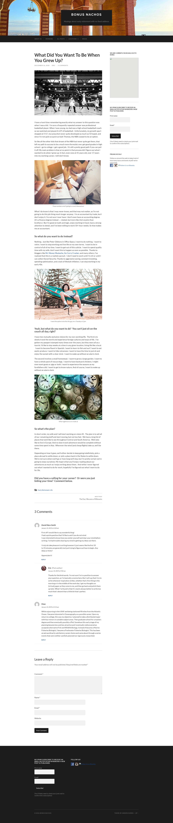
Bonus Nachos (86, 14)
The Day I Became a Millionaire (90, 498)
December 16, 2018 (41, 65)
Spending (49, 39)
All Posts (61, 39)
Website (37, 718)
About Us (38, 39)
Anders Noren (127, 813)
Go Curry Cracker (71, 253)
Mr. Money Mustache (54, 253)
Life (51, 490)
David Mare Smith (48, 525)
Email (37, 708)
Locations (73, 39)
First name (113, 116)
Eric (53, 65)
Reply (43, 559)
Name (37, 697)
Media (84, 39)
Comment (38, 674)
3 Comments (63, 65)
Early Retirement (43, 490)
